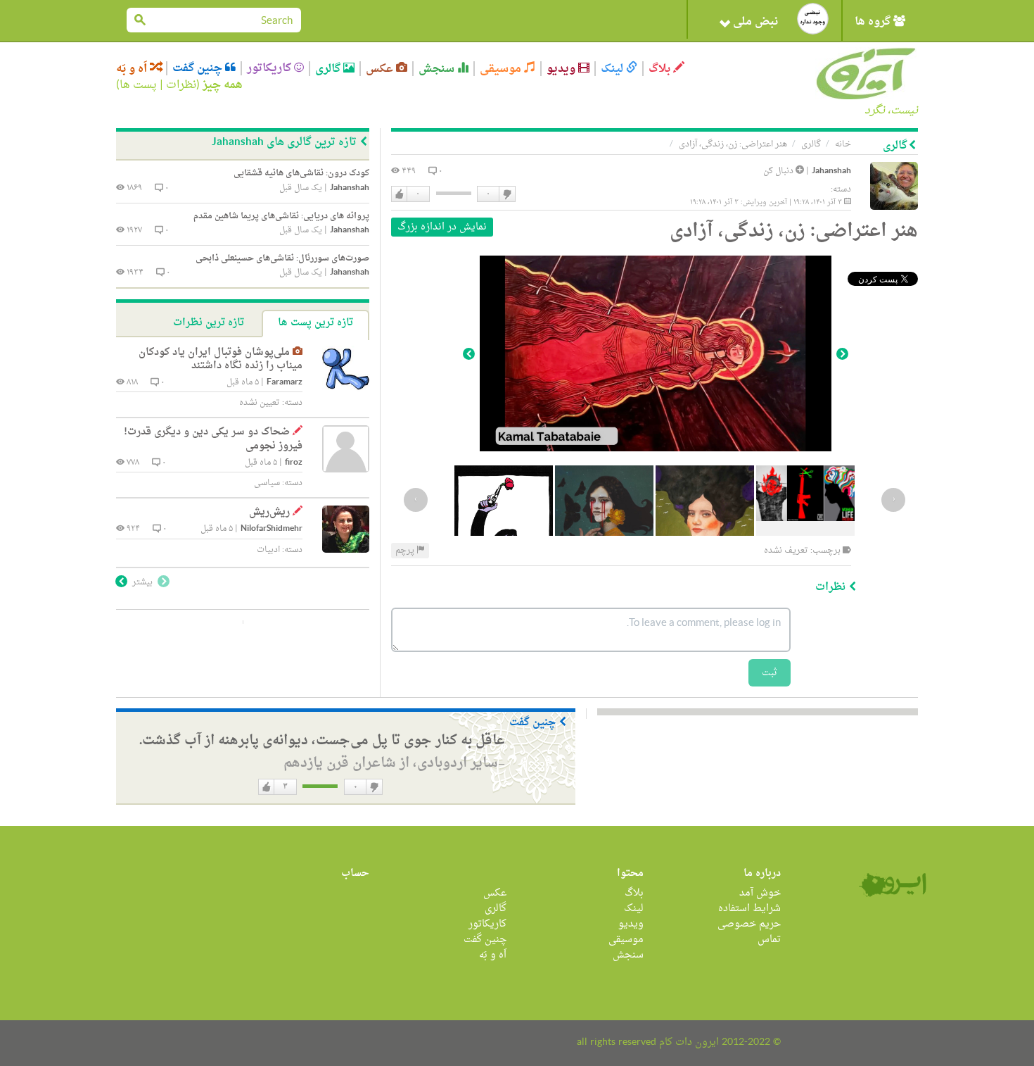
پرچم (405, 550)
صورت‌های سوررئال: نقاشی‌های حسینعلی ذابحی (282, 258)
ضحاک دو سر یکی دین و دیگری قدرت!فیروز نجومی (213, 439)
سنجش (438, 68)
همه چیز (223, 85)
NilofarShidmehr (271, 529)
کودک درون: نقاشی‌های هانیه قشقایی (301, 173)
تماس (769, 939)
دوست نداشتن (506, 194)
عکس (381, 68)
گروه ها (874, 21)
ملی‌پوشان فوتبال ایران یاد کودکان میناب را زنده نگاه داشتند (220, 359)
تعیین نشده (259, 402)
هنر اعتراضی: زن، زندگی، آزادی (733, 144)
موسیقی (502, 68)
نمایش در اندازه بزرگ (442, 227)
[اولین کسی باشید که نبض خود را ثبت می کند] (813, 19)
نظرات (181, 85)
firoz (293, 463)
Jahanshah (831, 171)
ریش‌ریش (269, 512)
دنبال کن (779, 171)
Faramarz (284, 382)
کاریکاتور (270, 68)
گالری (329, 68)
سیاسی (267, 483)
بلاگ (661, 68)
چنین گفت (198, 68)
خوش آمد (760, 893)
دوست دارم (399, 194)
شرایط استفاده (749, 908)
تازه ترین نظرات (208, 322)
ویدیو (562, 68)
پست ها (138, 85)
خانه (843, 144)
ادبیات (268, 550)
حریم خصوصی (749, 924)
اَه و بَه (133, 68)
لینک (613, 68)
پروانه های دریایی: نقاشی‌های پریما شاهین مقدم (281, 216)
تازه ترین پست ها (315, 322)
